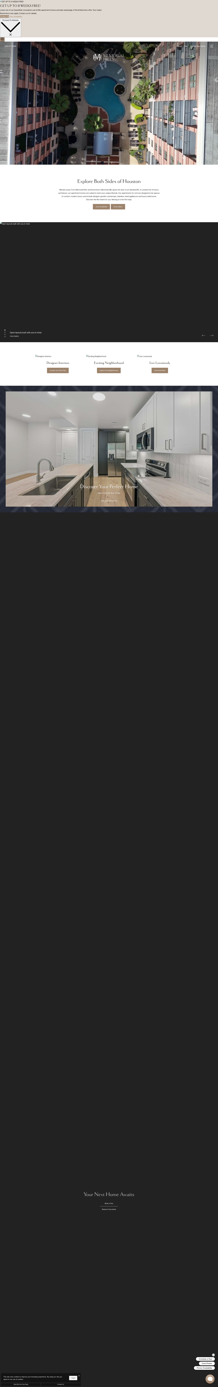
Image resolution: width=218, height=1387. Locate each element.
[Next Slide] (211, 335)
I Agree (73, 1378)
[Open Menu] (211, 46)
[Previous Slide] (203, 335)
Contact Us (60, 1384)
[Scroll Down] (109, 159)
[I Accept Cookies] (79, 1375)
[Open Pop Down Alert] (2, 39)
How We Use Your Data (21, 1384)
